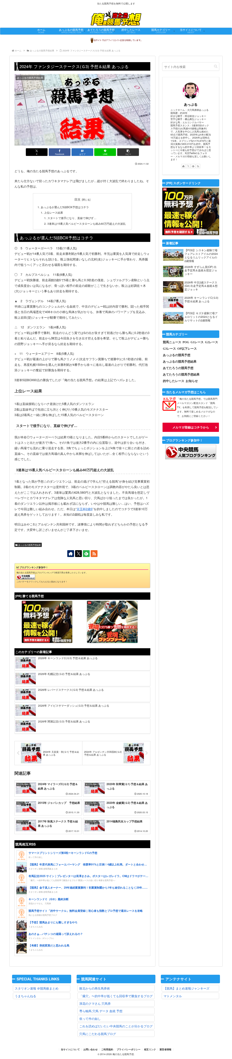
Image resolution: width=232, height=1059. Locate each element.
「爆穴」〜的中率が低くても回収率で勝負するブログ (116, 996)
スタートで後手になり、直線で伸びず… (71, 218)
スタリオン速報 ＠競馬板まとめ (36, 988)
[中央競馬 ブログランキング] (25, 576)
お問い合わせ (90, 1049)
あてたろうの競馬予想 (178, 367)
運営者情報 (165, 1049)
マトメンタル (173, 996)
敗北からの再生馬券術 (94, 988)
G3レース (169, 348)
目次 (77, 199)
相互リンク (150, 1049)
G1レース (197, 342)
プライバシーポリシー (128, 1049)
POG (186, 342)
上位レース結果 (53, 212)
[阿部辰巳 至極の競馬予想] (47, 622)
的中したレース (173, 380)
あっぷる (191, 104)
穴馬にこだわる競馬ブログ (97, 1033)
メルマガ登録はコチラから (190, 427)
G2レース (211, 342)
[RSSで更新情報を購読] (94, 553)
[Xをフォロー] (78, 553)
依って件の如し (90, 1018)
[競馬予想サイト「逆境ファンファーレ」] (112, 622)
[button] (128, 152)
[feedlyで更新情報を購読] (86, 553)
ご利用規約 (107, 1049)
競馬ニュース (172, 342)
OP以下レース (187, 348)
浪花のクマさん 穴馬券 (95, 1003)
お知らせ (192, 380)
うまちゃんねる (25, 996)
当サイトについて (70, 1049)
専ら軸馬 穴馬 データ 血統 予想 (100, 1011)
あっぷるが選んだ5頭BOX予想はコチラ (65, 207)
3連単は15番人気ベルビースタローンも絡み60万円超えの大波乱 (86, 223)
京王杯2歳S (85, 509)
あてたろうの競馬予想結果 (181, 374)
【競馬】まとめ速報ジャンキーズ (186, 988)
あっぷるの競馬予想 (176, 354)
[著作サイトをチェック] (70, 553)
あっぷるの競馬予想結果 (29, 544)
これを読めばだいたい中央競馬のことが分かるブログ (116, 1026)
